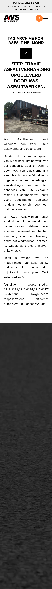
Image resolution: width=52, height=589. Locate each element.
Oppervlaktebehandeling (20, 359)
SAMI (10, 462)
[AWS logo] (21, 18)
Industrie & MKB (16, 396)
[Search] (37, 18)
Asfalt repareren (15, 415)
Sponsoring (14, 6)
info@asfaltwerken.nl (15, 500)
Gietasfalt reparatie (17, 438)
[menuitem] (26, 3)
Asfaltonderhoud (16, 345)
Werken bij (20, 9)
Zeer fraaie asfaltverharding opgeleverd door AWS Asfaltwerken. (27, 75)
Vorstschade (13, 481)
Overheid (12, 391)
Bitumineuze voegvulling (20, 429)
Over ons (40, 6)
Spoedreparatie (15, 364)
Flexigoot (12, 467)
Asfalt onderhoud (16, 420)
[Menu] (44, 18)
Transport (12, 434)
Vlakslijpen (13, 476)
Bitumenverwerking (17, 355)
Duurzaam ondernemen (26, 3)
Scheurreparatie (15, 457)
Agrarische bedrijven (18, 401)
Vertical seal (13, 472)
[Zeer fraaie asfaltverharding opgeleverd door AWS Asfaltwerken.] (26, 53)
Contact (33, 9)
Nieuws (27, 6)
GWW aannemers (16, 387)
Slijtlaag (11, 424)
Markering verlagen (17, 369)
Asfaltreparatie (15, 350)
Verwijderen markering (19, 443)
